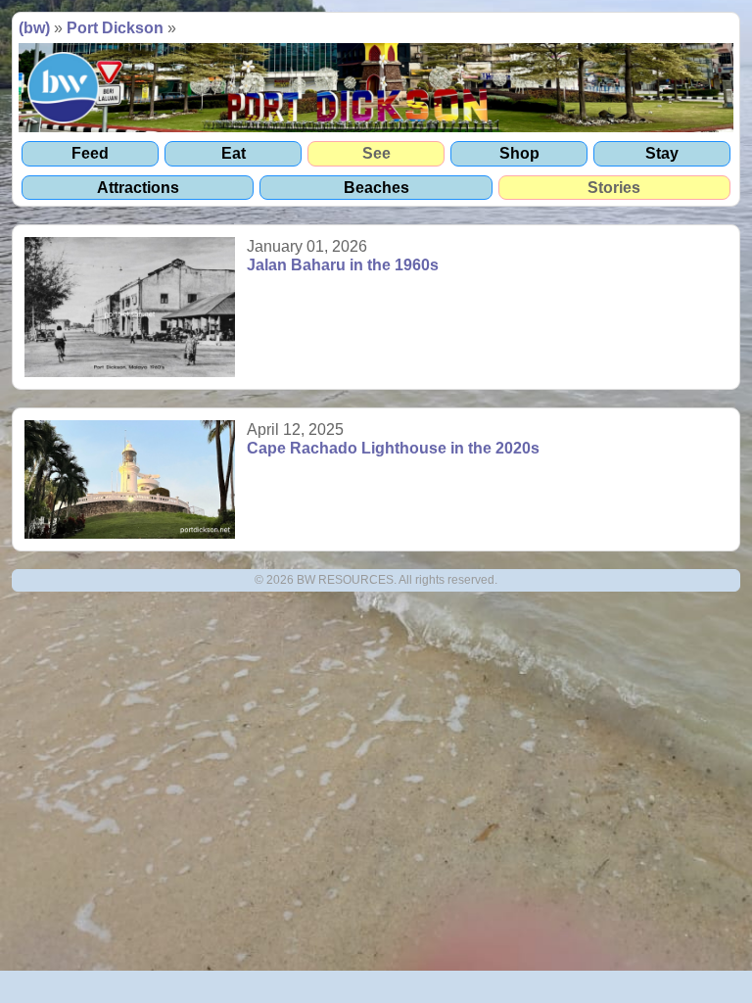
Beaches (376, 187)
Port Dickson (115, 28)
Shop (519, 153)
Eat (233, 153)
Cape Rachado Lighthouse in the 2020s (393, 448)
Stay (662, 153)
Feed (90, 153)
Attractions (138, 187)
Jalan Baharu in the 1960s (343, 265)
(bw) (34, 28)
